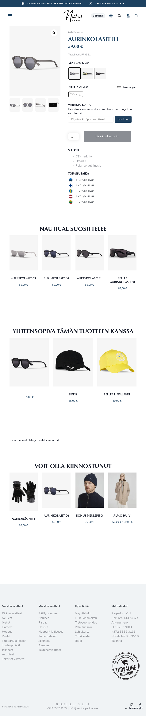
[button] (119, 16)
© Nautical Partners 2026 (15, 706)
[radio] (74, 73)
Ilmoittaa (123, 119)
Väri (71, 63)
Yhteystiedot (119, 606)
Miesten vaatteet (49, 606)
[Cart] (136, 16)
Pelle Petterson (75, 32)
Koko (71, 87)
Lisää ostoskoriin (107, 136)
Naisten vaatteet (12, 606)
